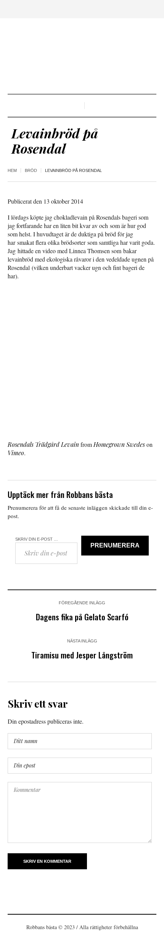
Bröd (31, 170)
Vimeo (16, 453)
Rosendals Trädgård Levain (43, 444)
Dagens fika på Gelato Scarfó (82, 617)
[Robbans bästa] (82, 57)
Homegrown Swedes (119, 444)
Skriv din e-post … (36, 539)
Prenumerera (115, 545)
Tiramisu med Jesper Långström (82, 655)
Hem (12, 170)
